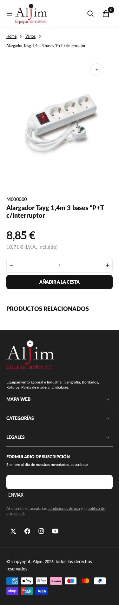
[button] (9, 13)
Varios (30, 36)
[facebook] (27, 531)
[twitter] (13, 531)
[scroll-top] (108, 594)
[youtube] (55, 531)
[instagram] (41, 531)
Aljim (38, 561)
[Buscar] (90, 14)
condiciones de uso (64, 508)
